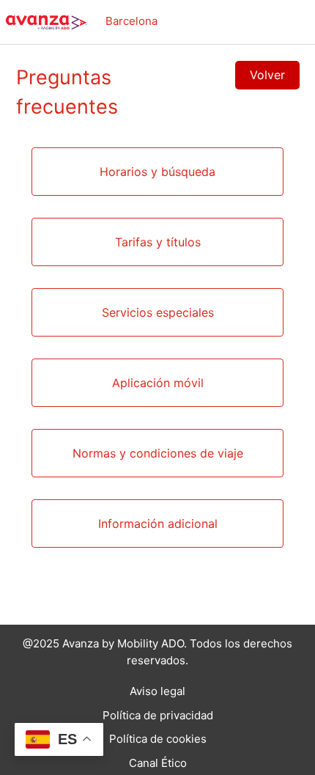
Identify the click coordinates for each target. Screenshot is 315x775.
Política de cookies (158, 739)
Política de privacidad (158, 715)
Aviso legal (157, 691)
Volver (267, 74)
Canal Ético (158, 763)
